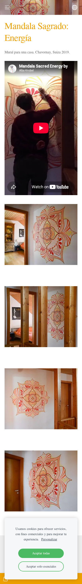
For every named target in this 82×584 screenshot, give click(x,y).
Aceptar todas (41, 553)
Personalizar (49, 539)
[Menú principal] (7, 7)
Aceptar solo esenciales (41, 566)
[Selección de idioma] (74, 7)
